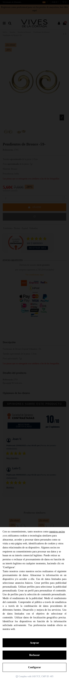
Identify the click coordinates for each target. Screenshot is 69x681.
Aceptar (34, 642)
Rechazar (34, 655)
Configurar (34, 667)
